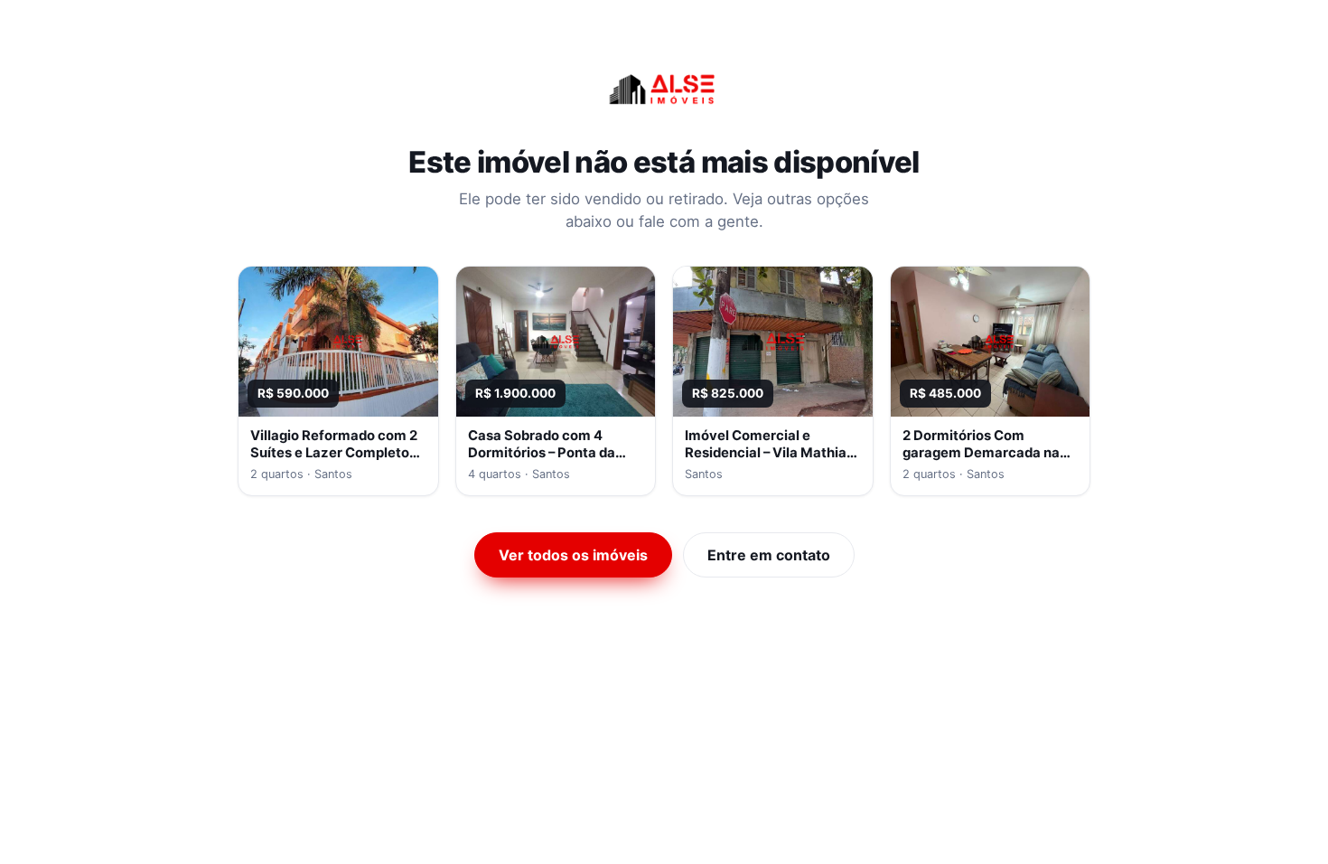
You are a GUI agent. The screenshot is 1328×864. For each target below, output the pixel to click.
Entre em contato (768, 555)
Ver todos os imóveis (573, 555)
